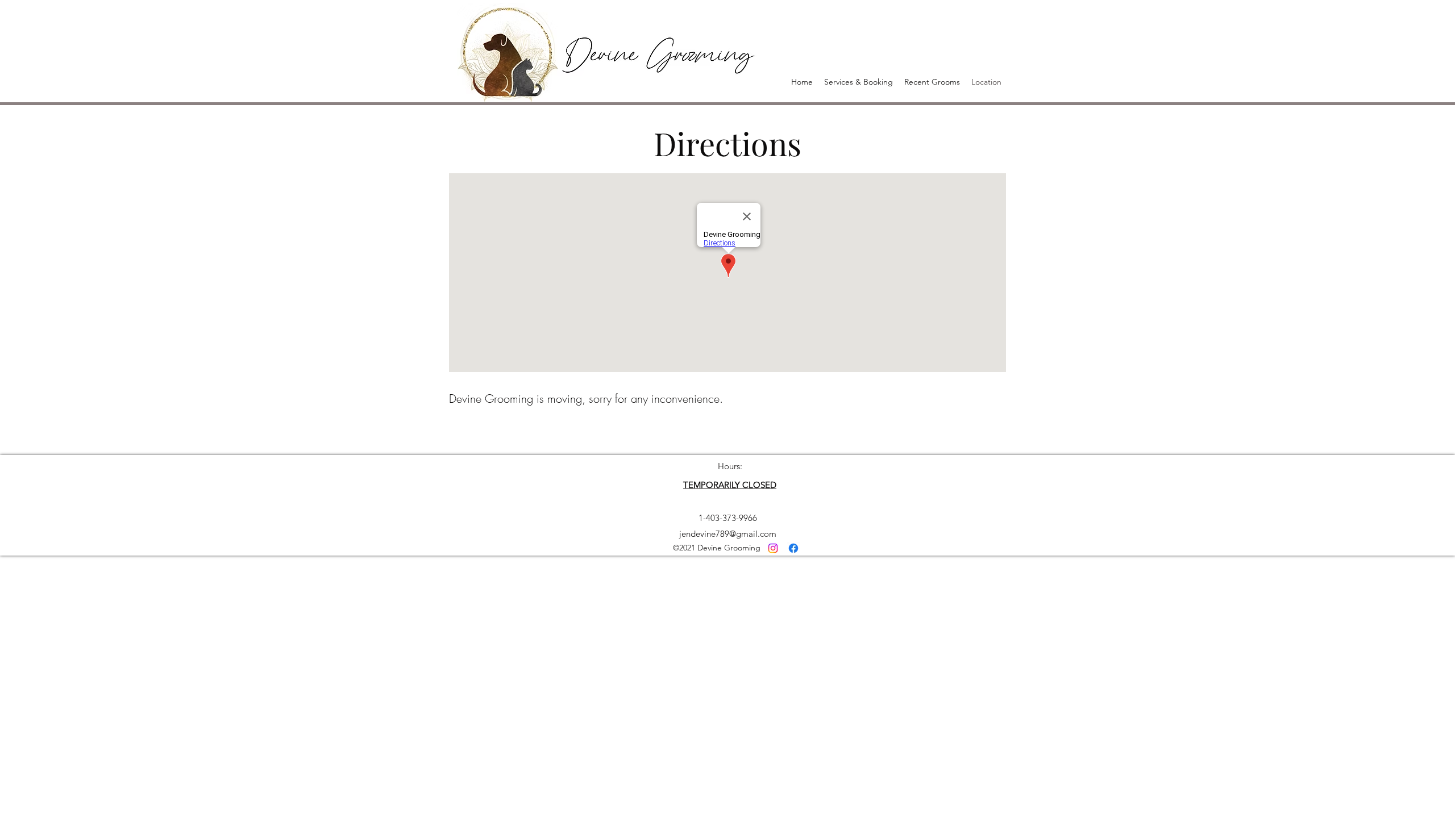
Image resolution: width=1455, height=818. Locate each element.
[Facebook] (793, 548)
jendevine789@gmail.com (727, 533)
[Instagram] (773, 548)
